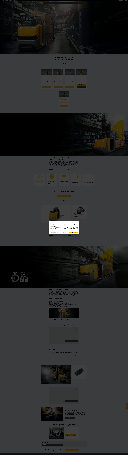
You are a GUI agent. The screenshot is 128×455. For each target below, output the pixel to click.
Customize (63, 232)
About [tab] (74, 224)
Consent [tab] (54, 224)
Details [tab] (64, 224)
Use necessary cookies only (54, 232)
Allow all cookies (74, 232)
